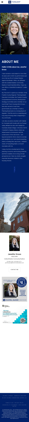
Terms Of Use (9, 402)
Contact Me (14, 269)
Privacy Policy (19, 402)
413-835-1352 (10, 261)
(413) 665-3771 (17, 261)
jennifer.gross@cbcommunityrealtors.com (14, 262)
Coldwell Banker (8, 395)
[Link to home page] (14, 2)
